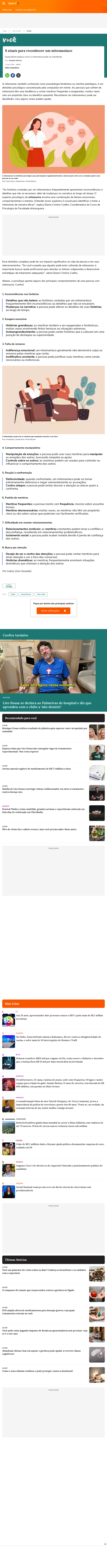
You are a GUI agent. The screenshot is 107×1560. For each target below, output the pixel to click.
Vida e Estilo (17, 31)
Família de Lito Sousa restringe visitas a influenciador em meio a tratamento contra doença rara (43, 790)
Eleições (19, 1033)
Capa (5, 31)
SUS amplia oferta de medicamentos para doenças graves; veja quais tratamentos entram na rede (38, 1312)
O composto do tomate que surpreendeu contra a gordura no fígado (38, 1290)
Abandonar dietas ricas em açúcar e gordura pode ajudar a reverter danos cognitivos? (41, 1352)
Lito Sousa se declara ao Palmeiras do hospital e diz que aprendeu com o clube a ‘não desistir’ (47, 705)
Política (19, 1162)
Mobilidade (21, 1119)
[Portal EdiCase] (8, 586)
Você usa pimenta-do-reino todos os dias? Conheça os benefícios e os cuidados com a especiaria (44, 1271)
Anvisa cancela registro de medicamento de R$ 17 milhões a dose (36, 768)
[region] (53, 1553)
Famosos (20, 1076)
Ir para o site (14, 3)
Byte (18, 1055)
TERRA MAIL (7, 10)
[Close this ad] (105, 1544)
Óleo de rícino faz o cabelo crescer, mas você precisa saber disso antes (39, 829)
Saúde (29, 31)
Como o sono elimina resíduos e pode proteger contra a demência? (37, 1371)
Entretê (5, 806)
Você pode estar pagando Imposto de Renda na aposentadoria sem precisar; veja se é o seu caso (44, 1332)
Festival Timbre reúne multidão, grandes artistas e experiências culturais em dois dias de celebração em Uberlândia (43, 811)
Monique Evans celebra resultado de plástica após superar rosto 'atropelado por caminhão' (44, 730)
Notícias (6, 698)
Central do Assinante (25, 10)
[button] (3, 3)
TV (17, 1012)
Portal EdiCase (26, 594)
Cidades (19, 1141)
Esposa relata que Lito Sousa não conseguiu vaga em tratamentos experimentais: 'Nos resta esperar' (36, 750)
